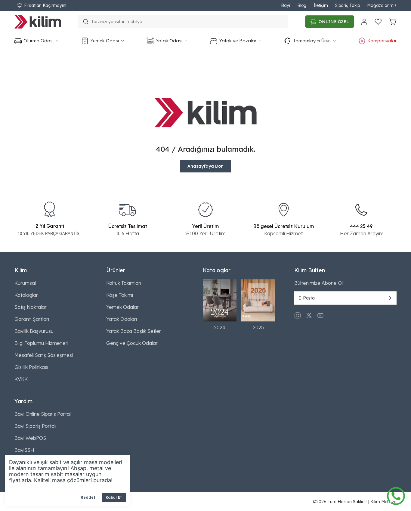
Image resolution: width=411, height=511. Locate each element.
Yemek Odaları (123, 307)
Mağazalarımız (382, 5)
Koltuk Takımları (123, 283)
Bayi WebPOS (30, 438)
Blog (301, 5)
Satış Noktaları (31, 307)
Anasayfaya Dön (205, 166)
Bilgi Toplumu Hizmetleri (41, 343)
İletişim (321, 5)
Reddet (88, 497)
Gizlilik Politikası (31, 367)
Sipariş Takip (347, 5)
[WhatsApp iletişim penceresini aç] (396, 494)
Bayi (285, 5)
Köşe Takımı (119, 295)
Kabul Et (114, 497)
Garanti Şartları (31, 319)
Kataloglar (26, 295)
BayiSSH (24, 450)
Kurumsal (25, 283)
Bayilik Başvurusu (34, 331)
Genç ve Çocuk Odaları (132, 343)
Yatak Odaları (121, 319)
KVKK (21, 379)
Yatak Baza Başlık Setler (133, 331)
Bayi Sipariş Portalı (35, 426)
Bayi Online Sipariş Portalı (43, 414)
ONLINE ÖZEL (334, 21)
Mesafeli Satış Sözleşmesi (43, 355)
